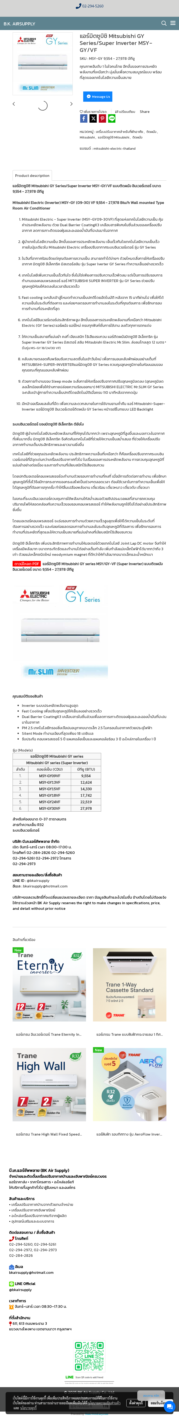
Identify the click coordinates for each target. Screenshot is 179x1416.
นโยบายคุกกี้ (28, 1408)
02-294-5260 (63, 852)
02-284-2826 (38, 852)
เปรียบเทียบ (126, 111)
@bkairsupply (38, 880)
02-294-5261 (24, 858)
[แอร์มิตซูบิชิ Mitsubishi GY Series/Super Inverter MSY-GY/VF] (42, 64)
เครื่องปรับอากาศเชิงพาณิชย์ (33, 1210)
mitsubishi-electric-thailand (114, 148)
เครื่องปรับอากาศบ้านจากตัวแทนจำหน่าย (42, 1204)
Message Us (100, 96)
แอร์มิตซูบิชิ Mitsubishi (114, 137)
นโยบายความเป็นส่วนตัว (104, 1403)
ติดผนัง (151, 131)
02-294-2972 (47, 858)
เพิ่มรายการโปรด (95, 111)
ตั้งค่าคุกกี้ (136, 1403)
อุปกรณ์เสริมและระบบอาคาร (32, 1221)
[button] (162, 23)
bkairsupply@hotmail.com (45, 886)
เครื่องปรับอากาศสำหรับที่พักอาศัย (120, 131)
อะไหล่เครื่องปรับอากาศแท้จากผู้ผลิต (39, 1215)
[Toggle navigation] (173, 23)
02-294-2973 (45, 1250)
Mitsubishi (87, 137)
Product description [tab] (32, 175)
